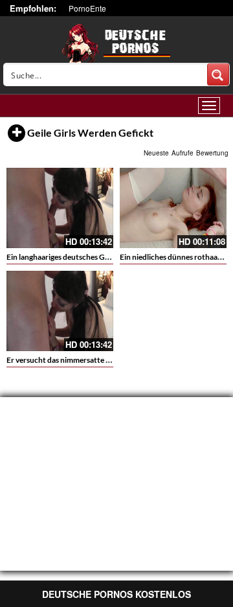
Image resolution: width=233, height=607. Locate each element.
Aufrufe (183, 152)
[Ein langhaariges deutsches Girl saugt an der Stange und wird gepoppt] (59, 208)
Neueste (156, 152)
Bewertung (212, 152)
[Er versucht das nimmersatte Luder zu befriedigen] (59, 311)
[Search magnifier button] (218, 74)
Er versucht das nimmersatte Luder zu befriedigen (90, 360)
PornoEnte (87, 8)
